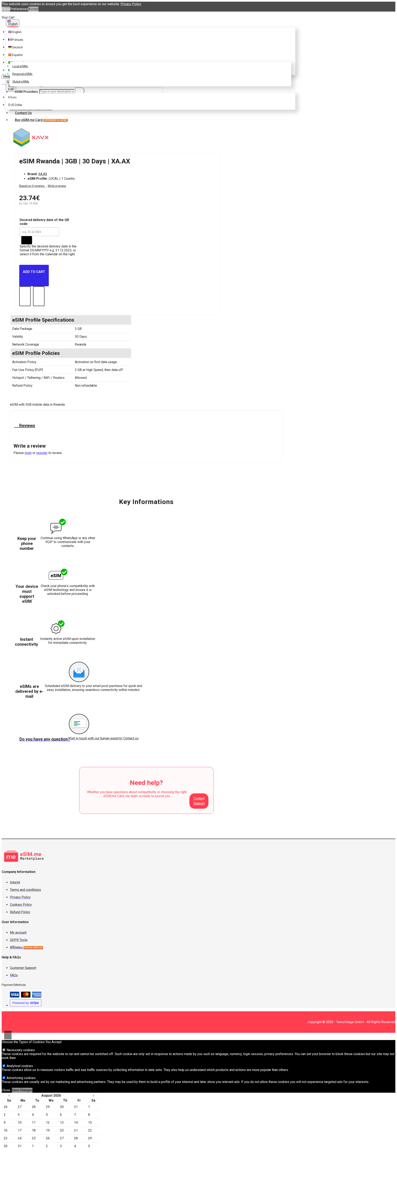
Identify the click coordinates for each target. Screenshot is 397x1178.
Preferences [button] (19, 9)
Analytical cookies (19, 1066)
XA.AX (42, 174)
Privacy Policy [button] (131, 4)
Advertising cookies (21, 1078)
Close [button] (6, 9)
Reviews (26, 425)
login (28, 453)
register (42, 453)
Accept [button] (33, 9)
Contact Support (199, 800)
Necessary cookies (20, 1050)
